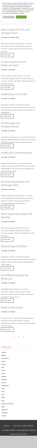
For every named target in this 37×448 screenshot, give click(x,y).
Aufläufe (3, 348)
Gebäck (3, 369)
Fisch (2, 363)
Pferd (2, 387)
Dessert (3, 357)
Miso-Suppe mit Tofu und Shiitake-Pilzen (15, 31)
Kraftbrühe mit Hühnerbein (16, 151)
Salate (3, 393)
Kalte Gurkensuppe (12, 303)
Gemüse (3, 378)
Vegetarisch (4, 405)
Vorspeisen (4, 408)
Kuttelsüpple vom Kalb (14, 93)
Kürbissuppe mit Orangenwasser (10, 123)
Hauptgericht (5, 381)
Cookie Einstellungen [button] (9, 17)
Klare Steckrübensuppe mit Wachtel (16, 213)
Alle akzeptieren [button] (21, 17)
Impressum (7, 421)
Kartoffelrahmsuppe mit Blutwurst (14, 273)
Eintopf (3, 360)
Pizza (2, 390)
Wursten (3, 411)
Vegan (17, 37)
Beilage (3, 351)
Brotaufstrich (5, 354)
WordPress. (24, 429)
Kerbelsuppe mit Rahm (14, 243)
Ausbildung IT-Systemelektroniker (23, 421)
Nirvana (18, 429)
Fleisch (3, 366)
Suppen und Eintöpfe (9, 37)
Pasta (3, 384)
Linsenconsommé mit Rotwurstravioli (13, 63)
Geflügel (3, 372)
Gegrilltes (4, 375)
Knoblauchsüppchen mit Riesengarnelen (15, 181)
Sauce (3, 396)
